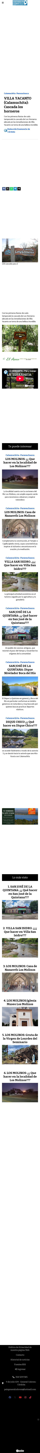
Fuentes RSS (20, 1364)
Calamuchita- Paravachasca (16, 93)
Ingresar (21, 1369)
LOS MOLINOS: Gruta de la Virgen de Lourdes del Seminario (20, 1038)
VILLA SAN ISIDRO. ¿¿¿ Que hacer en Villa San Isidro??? (20, 565)
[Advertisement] (20, 25)
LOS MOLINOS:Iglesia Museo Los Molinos (21, 1002)
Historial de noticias (20, 1360)
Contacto (20, 1355)
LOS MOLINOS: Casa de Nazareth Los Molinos (20, 513)
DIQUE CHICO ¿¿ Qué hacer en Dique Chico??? (20, 723)
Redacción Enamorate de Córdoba (18, 130)
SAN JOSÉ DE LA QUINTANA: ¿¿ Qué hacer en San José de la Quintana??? (20, 617)
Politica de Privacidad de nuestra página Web (20, 1348)
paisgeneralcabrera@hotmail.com (20, 1389)
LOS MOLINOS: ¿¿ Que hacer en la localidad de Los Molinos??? (20, 462)
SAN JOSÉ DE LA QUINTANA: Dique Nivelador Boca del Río (20, 669)
